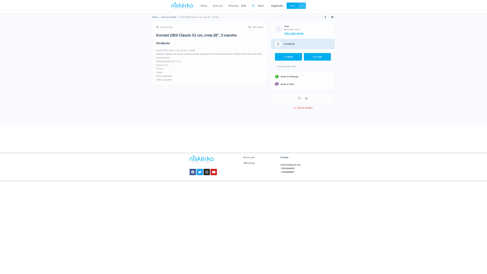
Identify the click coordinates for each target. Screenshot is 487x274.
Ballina (204, 5)
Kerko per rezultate (168, 17)
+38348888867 (287, 172)
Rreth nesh (218, 5)
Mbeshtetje (234, 5)
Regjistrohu (277, 5)
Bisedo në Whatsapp (289, 76)
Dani (286, 26)
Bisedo (290, 57)
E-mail (319, 57)
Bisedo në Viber (287, 84)
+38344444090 (287, 168)
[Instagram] (207, 172)
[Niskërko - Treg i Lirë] (182, 6)
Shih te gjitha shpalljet (294, 33)
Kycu (261, 5)
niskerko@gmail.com (290, 164)
